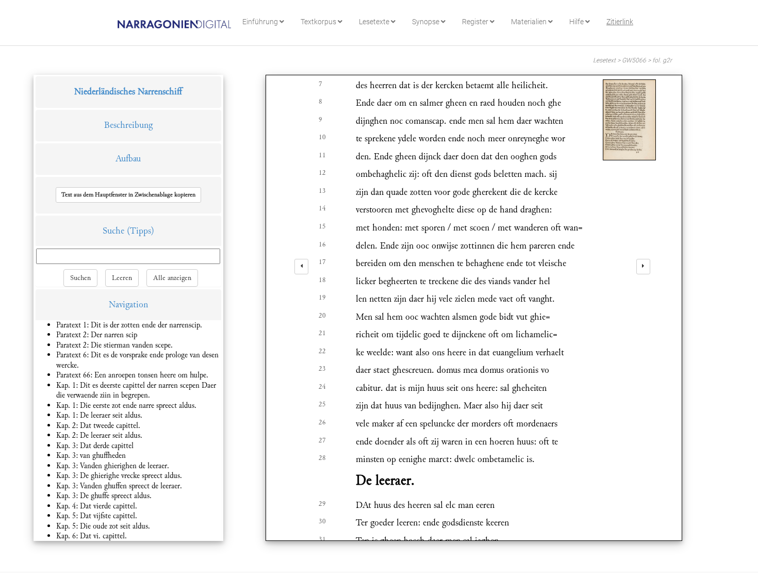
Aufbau (128, 158)
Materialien (529, 22)
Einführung (260, 22)
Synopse (426, 22)
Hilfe (577, 22)
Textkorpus (319, 22)
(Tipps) (140, 230)
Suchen (80, 278)
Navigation (128, 304)
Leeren (122, 278)
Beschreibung (128, 125)
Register (476, 22)
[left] (301, 266)
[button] (128, 195)
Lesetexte (375, 22)
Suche (113, 230)
